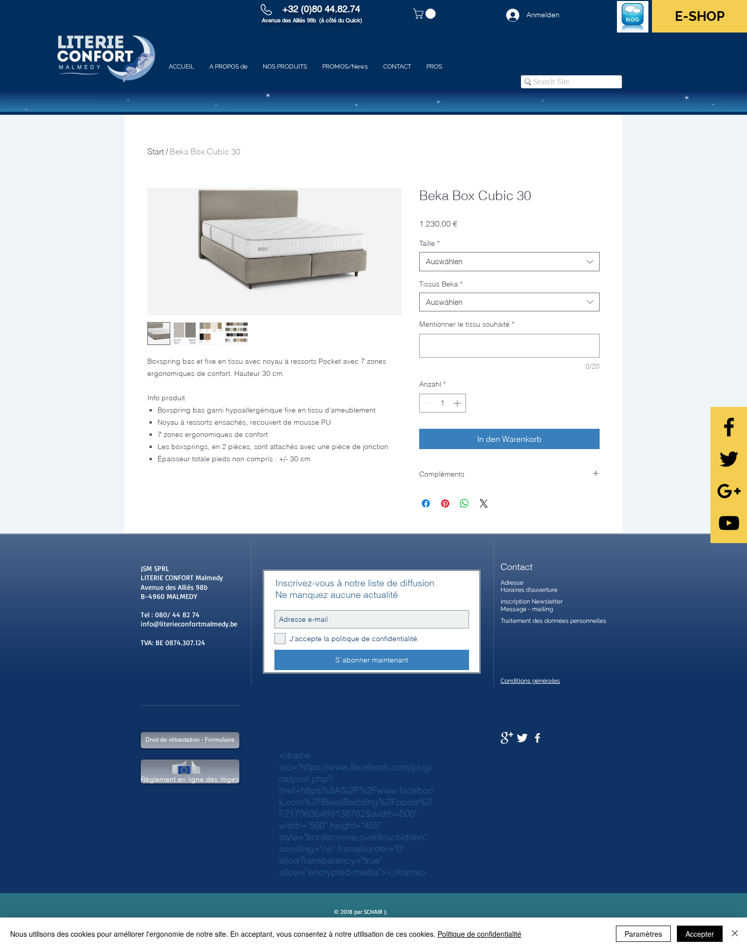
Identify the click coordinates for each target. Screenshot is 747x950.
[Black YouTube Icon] (729, 523)
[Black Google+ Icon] (729, 491)
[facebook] (537, 738)
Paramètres (643, 934)
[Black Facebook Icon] (729, 427)
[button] (425, 14)
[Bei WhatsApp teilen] (464, 503)
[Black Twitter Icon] (729, 459)
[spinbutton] (442, 403)
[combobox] (509, 261)
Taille (429, 243)
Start (155, 151)
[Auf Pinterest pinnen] (445, 503)
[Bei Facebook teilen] (426, 503)
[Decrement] (427, 403)
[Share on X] (484, 503)
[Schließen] (735, 934)
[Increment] (458, 403)
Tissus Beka (440, 284)
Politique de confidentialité (479, 934)
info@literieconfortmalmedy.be (189, 623)
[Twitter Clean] (522, 738)
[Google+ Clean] (507, 738)
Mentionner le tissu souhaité (466, 324)
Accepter (700, 934)
